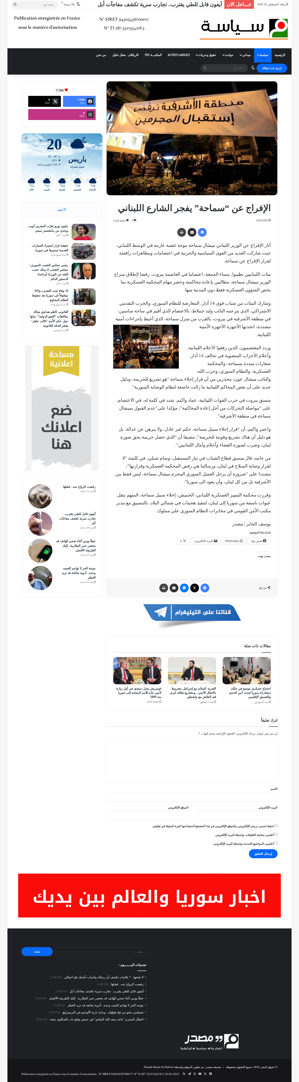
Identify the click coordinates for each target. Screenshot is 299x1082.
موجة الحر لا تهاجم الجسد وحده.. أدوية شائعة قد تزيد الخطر (79, 573)
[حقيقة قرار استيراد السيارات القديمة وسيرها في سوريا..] (84, 251)
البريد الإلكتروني (268, 807)
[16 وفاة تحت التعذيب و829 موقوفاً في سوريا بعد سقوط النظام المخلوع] (84, 296)
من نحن (101, 55)
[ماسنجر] (184, 588)
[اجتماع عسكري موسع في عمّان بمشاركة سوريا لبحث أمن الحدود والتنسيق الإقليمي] (247, 670)
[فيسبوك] (202, 232)
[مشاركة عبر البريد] (192, 232)
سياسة (264, 55)
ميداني (246, 55)
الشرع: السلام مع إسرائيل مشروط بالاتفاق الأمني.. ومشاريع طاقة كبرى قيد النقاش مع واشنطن (193, 693)
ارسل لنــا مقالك (272, 68)
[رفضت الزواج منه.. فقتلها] (40, 496)
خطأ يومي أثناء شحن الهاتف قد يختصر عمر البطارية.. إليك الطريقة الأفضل (142, 4)
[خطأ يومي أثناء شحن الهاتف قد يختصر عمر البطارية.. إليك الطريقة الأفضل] (40, 551)
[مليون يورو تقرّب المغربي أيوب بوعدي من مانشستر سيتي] (84, 232)
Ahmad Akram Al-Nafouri (159, 1067)
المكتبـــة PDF (153, 55)
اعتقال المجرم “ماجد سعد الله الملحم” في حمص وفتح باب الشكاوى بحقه (97, 1019)
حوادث (229, 55)
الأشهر (61, 209)
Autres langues (179, 55)
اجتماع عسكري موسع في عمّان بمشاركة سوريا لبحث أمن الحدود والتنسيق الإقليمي (250, 693)
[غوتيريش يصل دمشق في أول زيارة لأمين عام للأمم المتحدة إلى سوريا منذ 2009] (137, 670)
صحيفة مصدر (213, 1067)
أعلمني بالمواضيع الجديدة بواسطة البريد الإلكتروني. (243, 843)
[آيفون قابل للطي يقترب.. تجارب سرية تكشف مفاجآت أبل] (40, 524)
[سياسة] (244, 28)
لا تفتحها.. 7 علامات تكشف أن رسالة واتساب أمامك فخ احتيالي (104, 977)
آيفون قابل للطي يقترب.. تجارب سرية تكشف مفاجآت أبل (78, 518)
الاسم (274, 788)
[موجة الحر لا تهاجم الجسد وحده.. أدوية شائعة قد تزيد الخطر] (40, 578)
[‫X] (194, 588)
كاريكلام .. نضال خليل (125, 55)
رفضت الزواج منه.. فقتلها (79, 486)
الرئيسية (280, 55)
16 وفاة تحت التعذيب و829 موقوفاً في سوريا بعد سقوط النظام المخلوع (50, 295)
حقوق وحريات (207, 55)
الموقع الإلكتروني (178, 807)
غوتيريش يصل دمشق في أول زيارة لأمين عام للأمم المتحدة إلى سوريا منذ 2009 (138, 693)
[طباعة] (181, 232)
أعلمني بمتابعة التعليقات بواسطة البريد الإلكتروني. (244, 835)
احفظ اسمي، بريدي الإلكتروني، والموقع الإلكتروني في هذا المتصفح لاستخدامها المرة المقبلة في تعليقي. (213, 826)
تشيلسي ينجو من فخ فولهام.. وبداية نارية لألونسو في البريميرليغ (103, 1012)
